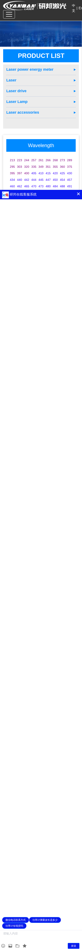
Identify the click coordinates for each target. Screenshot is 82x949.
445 (41, 179)
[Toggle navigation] (9, 14)
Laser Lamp (17, 102)
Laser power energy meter (29, 69)
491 (69, 186)
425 (62, 173)
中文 (73, 8)
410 (41, 173)
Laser (11, 80)
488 (62, 186)
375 (69, 166)
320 (26, 166)
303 (19, 166)
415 (48, 173)
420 (55, 173)
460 (12, 186)
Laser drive (16, 91)
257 (33, 160)
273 (62, 160)
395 (12, 173)
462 (19, 186)
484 (55, 186)
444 (33, 179)
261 (41, 160)
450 (55, 179)
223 (19, 160)
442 (26, 179)
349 (41, 166)
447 (48, 179)
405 (33, 173)
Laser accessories (22, 112)
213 (12, 160)
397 (19, 173)
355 (55, 166)
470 (33, 186)
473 (41, 186)
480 (48, 186)
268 (55, 160)
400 (26, 173)
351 (48, 166)
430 (69, 173)
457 (69, 179)
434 (12, 179)
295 (12, 166)
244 (26, 160)
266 (48, 160)
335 (33, 166)
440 (19, 179)
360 (62, 166)
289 (69, 160)
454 (62, 179)
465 (26, 186)
